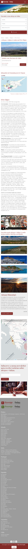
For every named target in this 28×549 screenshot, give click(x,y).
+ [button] (2, 321)
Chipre (11, 37)
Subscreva (5, 379)
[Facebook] (11, 542)
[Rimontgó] (7, 2)
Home (2, 37)
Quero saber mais (7, 313)
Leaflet (15, 359)
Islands (6, 37)
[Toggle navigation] (25, 2)
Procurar (15, 32)
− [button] (2, 323)
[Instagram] (14, 542)
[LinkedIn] (16, 542)
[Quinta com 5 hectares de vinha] (14, 49)
